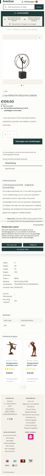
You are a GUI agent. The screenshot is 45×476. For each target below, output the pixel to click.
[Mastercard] (23, 461)
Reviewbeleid (30, 423)
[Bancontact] (15, 461)
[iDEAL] (7, 461)
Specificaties (10, 169)
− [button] (14, 134)
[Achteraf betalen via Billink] (15, 465)
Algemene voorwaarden (31, 404)
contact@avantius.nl (10, 414)
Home (9, 29)
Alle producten (10, 451)
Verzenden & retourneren (30, 415)
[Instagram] (10, 419)
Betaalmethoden (30, 412)
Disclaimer (30, 407)
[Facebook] (8, 419)
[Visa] (30, 461)
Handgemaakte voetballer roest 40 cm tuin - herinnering (12, 366)
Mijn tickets (10, 446)
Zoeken (39, 7)
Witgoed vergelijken (31, 428)
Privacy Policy (31, 409)
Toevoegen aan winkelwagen (27, 141)
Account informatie (9, 435)
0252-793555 (10, 411)
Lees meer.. (7, 125)
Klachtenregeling (30, 420)
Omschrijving (10, 163)
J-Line (5, 91)
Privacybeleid (38, 225)
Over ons (31, 401)
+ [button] (9, 134)
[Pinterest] (12, 419)
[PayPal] (7, 465)
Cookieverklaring (30, 425)
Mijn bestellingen (9, 443)
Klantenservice (31, 417)
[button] (21, 85)
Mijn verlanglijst (10, 449)
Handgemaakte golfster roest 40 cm (32, 365)
